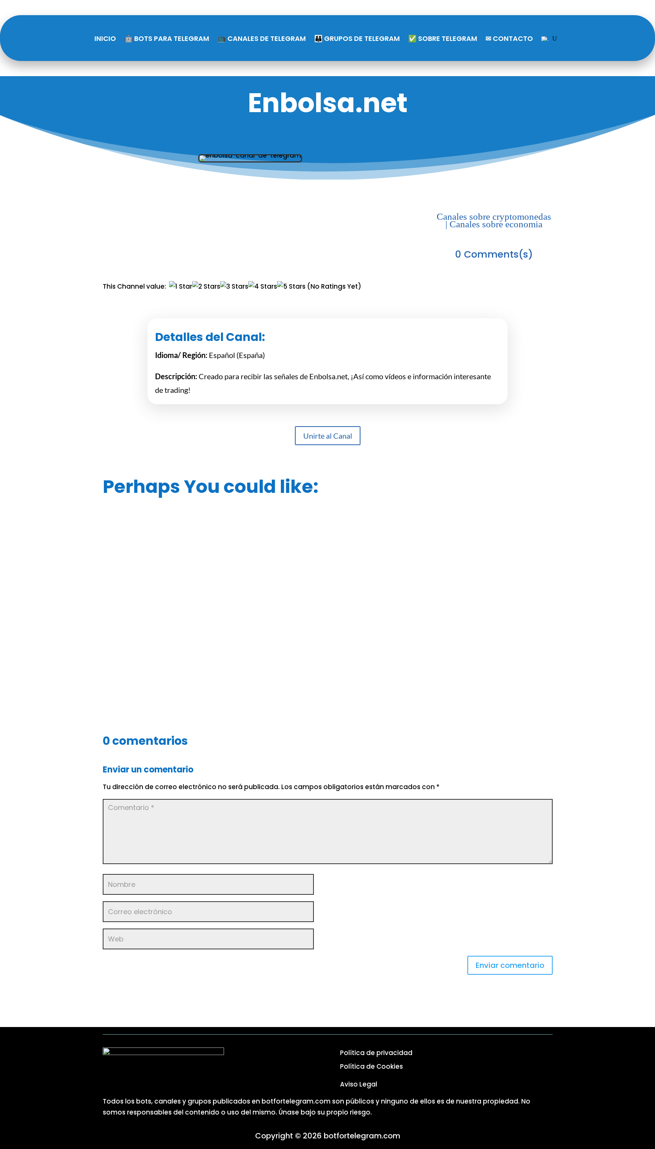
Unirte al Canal (327, 435)
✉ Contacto (509, 38)
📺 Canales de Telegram (262, 38)
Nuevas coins (327, 677)
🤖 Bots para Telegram (166, 38)
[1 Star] (180, 286)
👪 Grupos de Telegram (357, 38)
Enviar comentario (510, 965)
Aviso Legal (358, 1084)
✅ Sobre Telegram (442, 38)
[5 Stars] (291, 286)
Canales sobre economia (496, 224)
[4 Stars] (262, 286)
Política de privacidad (376, 1052)
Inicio (105, 38)
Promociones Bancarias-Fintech (327, 612)
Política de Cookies (371, 1066)
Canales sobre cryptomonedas (494, 216)
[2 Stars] (206, 286)
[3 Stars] (234, 286)
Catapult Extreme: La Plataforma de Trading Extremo (327, 546)
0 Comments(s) (494, 254)
